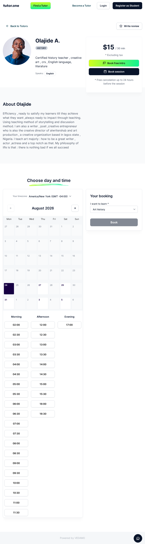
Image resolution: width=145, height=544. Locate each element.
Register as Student (127, 5)
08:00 (16, 443)
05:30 (16, 393)
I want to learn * (99, 203)
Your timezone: (20, 196)
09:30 (16, 472)
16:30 (43, 413)
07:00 (16, 423)
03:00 (16, 344)
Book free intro (116, 63)
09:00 (16, 463)
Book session (116, 71)
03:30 (16, 354)
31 (6, 299)
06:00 (16, 403)
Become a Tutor (81, 5)
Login (103, 5)
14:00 (43, 364)
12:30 (43, 334)
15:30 (43, 393)
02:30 (16, 334)
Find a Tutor (40, 5)
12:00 (43, 324)
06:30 (16, 413)
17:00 (69, 324)
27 (40, 285)
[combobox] (51, 196)
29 (62, 285)
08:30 (16, 453)
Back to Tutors (19, 26)
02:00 (16, 324)
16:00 (43, 403)
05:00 (16, 384)
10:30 (16, 492)
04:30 (16, 374)
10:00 (16, 482)
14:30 (43, 374)
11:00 (16, 502)
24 (6, 285)
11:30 (16, 512)
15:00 (43, 384)
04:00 (16, 364)
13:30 (43, 354)
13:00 (43, 344)
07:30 (16, 433)
